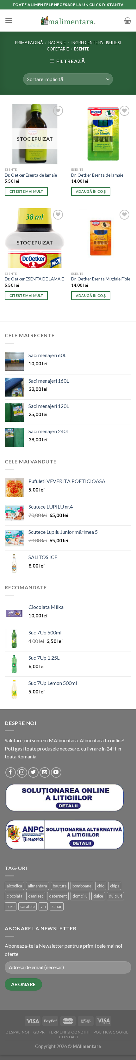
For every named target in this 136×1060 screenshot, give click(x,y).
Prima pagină (29, 42)
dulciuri (115, 895)
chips (114, 885)
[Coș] (127, 20)
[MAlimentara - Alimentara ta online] (68, 20)
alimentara (37, 885)
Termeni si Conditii (69, 1032)
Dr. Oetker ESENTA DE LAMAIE (34, 278)
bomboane (81, 885)
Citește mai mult (26, 191)
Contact (68, 1036)
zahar (57, 906)
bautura (60, 885)
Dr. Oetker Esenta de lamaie (31, 175)
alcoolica (14, 885)
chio (100, 885)
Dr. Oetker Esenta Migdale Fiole (100, 278)
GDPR (39, 1032)
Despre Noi (17, 1032)
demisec (35, 895)
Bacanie (57, 42)
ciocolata (14, 895)
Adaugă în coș (91, 191)
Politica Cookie (111, 1032)
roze (11, 906)
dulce (98, 895)
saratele (27, 906)
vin (43, 906)
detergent (58, 895)
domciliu (80, 895)
